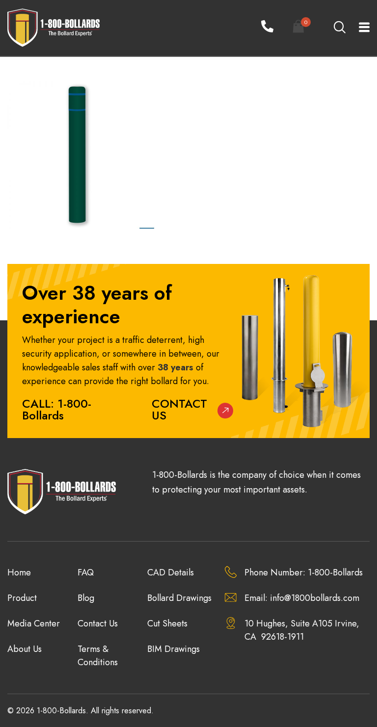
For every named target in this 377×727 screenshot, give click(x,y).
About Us (24, 649)
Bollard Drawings (179, 598)
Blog (86, 598)
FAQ (86, 572)
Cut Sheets (167, 623)
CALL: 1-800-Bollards (56, 409)
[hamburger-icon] (359, 28)
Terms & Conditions (98, 656)
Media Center (33, 623)
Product (22, 598)
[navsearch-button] (339, 28)
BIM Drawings (173, 649)
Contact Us (179, 409)
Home (19, 572)
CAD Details (170, 572)
